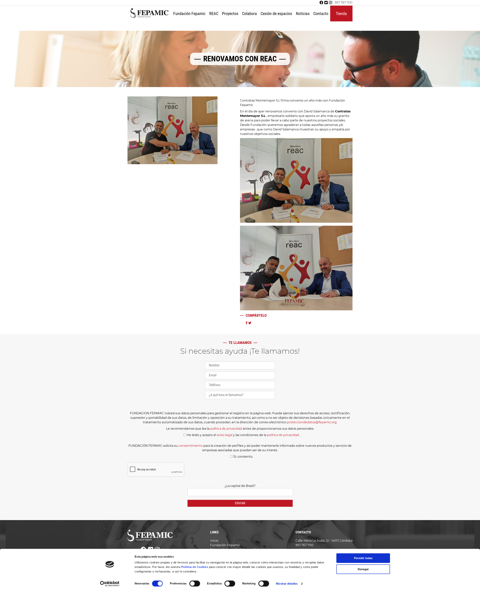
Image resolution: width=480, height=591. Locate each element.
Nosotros (190, 25)
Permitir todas (363, 558)
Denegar (363, 569)
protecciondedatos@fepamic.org (312, 422)
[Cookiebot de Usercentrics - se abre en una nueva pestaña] (109, 583)
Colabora (249, 13)
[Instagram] (330, 3)
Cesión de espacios (276, 13)
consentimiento (190, 445)
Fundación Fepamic (189, 13)
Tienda (341, 13)
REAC (213, 13)
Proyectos (230, 13)
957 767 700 (343, 2)
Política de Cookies (194, 566)
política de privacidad (226, 428)
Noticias (303, 13)
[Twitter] (326, 3)
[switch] (194, 583)
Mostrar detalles (287, 583)
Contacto (320, 13)
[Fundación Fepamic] (149, 18)
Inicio (214, 540)
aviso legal (224, 435)
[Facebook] (321, 3)
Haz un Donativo (258, 25)
